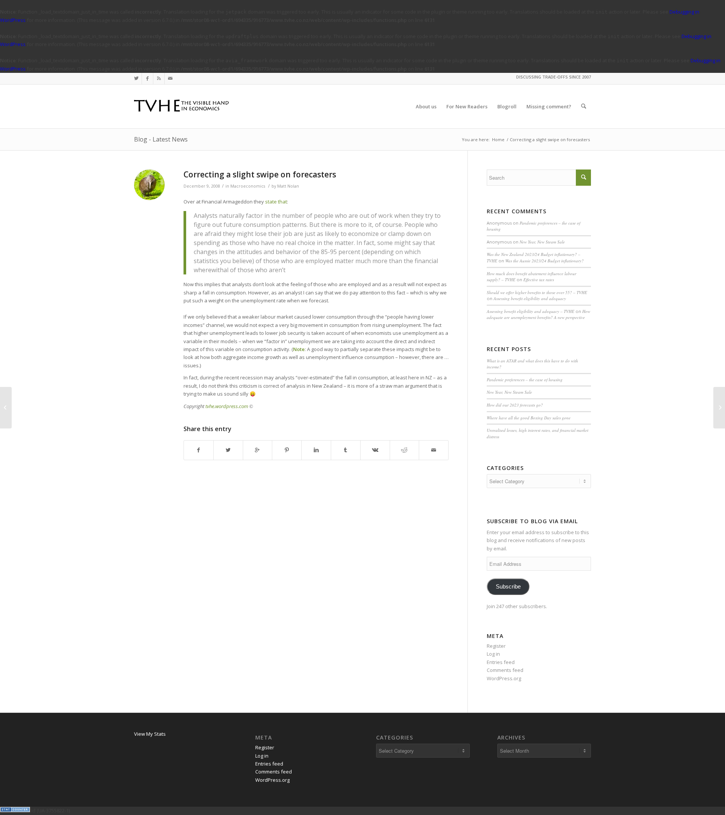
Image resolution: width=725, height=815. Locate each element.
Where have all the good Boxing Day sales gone (529, 418)
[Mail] (170, 78)
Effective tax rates (538, 279)
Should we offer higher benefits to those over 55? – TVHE (537, 292)
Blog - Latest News (161, 139)
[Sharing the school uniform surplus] (6, 407)
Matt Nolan (288, 186)
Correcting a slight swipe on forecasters (260, 174)
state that (276, 201)
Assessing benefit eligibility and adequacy (530, 298)
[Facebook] (147, 78)
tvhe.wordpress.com (226, 406)
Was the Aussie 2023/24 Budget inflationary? (544, 260)
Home (498, 139)
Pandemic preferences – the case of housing (525, 379)
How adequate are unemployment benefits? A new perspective (538, 314)
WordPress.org (504, 678)
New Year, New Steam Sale (542, 242)
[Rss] (158, 78)
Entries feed (501, 662)
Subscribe (508, 587)
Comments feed (505, 670)
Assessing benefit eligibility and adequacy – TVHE (530, 311)
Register (496, 645)
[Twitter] (136, 78)
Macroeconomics (247, 186)
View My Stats (150, 733)
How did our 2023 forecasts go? (515, 405)
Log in (493, 653)
